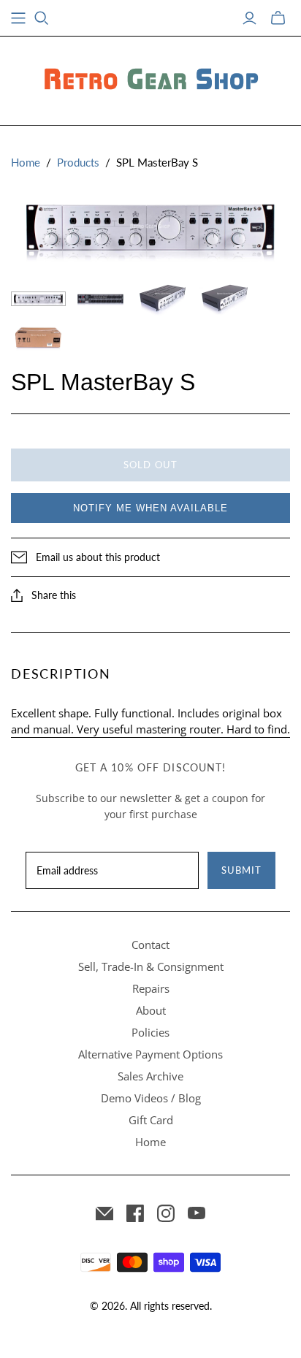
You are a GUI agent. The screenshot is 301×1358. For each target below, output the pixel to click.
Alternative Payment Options (150, 1054)
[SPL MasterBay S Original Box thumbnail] (38, 338)
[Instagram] (166, 1213)
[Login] (249, 18)
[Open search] (41, 18)
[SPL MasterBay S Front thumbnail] (38, 299)
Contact (150, 944)
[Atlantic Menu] (18, 18)
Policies (150, 1032)
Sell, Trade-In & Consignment (151, 966)
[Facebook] (135, 1213)
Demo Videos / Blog (151, 1098)
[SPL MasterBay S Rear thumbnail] (100, 299)
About (151, 1010)
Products (78, 162)
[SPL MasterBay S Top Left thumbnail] (162, 299)
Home (25, 162)
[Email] (104, 1213)
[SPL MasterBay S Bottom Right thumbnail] (224, 299)
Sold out (150, 464)
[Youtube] (196, 1213)
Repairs (150, 988)
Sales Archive (150, 1076)
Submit (241, 870)
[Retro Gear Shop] (150, 78)
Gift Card (151, 1120)
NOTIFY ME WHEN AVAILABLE (150, 508)
